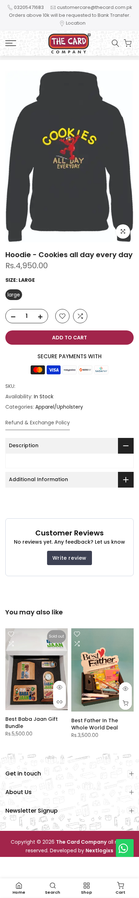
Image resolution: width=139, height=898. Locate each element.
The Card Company (81, 842)
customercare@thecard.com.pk (94, 7)
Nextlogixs (99, 850)
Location (76, 23)
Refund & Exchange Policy (37, 422)
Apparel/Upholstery (59, 406)
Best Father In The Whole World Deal (94, 724)
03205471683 (29, 7)
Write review (69, 558)
